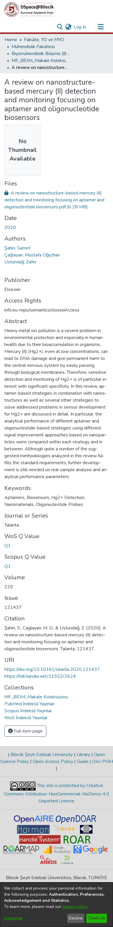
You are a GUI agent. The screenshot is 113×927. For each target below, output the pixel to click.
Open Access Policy (53, 761)
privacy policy (74, 906)
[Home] (29, 9)
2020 (10, 227)
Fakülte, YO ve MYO (44, 40)
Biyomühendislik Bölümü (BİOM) (41, 53)
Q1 (7, 545)
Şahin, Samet (17, 248)
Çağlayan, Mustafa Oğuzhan (32, 255)
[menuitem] (68, 26)
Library (83, 754)
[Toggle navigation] (100, 26)
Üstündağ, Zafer (20, 262)
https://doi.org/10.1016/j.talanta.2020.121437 (52, 669)
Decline (76, 918)
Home (11, 40)
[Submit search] (59, 26)
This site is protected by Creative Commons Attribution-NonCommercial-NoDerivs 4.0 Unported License (56, 793)
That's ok (96, 918)
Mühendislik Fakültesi (33, 46)
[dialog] (56, 904)
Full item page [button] (28, 731)
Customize (13, 918)
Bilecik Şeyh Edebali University (42, 754)
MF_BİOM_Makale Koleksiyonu (41, 60)
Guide (83, 761)
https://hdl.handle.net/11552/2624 (40, 676)
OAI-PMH (102, 761)
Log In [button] (80, 27)
